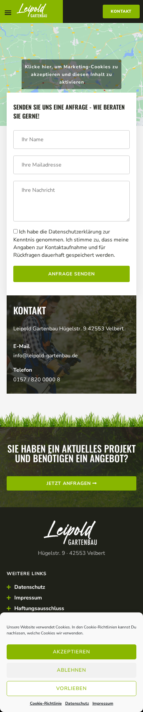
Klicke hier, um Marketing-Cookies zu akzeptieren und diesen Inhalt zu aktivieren (71, 74)
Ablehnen (71, 670)
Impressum (102, 703)
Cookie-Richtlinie (46, 703)
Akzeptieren (71, 651)
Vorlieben (71, 688)
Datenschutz (77, 703)
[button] (7, 12)
